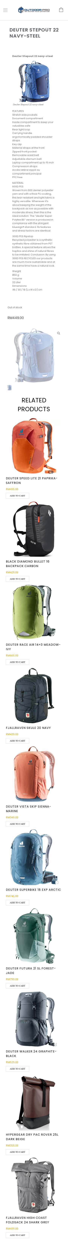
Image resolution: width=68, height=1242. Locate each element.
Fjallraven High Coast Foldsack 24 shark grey (27, 1220)
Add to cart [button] (17, 495)
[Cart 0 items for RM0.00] (59, 10)
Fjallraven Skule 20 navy (28, 728)
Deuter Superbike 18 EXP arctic (33, 890)
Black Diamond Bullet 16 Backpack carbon (27, 563)
